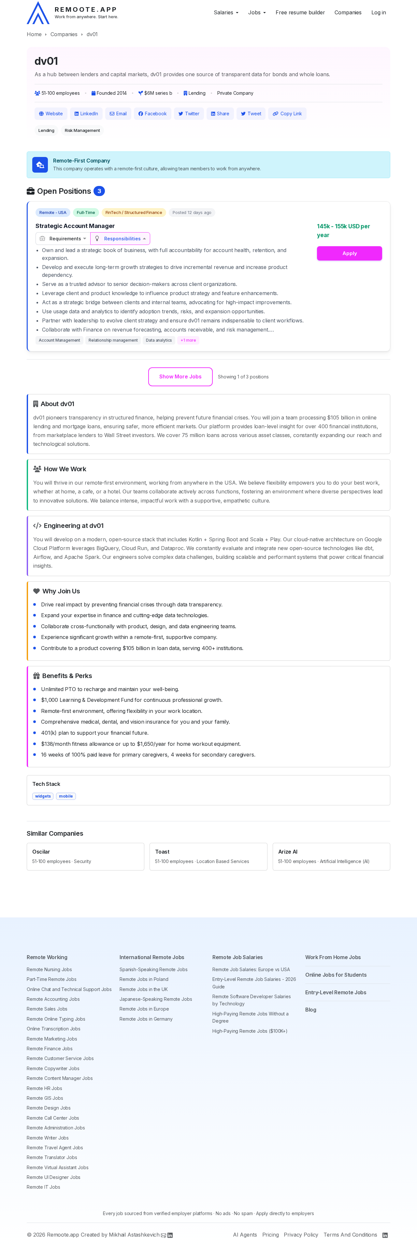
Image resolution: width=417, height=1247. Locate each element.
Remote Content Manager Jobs (60, 1078)
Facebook (156, 113)
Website (54, 113)
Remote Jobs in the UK (144, 989)
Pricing (270, 1234)
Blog (310, 1009)
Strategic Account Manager (75, 225)
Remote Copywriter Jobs (53, 1068)
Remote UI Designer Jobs (53, 1177)
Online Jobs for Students (336, 974)
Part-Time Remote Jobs (52, 979)
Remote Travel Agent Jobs (55, 1147)
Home (34, 34)
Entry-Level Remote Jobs (336, 992)
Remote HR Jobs (44, 1088)
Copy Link (291, 113)
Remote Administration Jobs (56, 1127)
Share (223, 113)
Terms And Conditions (350, 1234)
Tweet (254, 113)
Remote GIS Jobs (45, 1098)
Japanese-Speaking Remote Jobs (156, 999)
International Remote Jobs (152, 957)
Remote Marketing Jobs (52, 1039)
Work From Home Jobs (333, 957)
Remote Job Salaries (237, 957)
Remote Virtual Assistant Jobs (57, 1167)
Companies (348, 12)
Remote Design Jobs (49, 1108)
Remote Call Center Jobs (53, 1118)
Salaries (223, 12)
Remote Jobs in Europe (144, 1009)
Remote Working (47, 957)
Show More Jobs (180, 376)
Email (121, 113)
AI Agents (245, 1234)
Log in (378, 12)
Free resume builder (300, 12)
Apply (349, 253)
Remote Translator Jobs (52, 1157)
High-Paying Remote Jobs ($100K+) (250, 1031)
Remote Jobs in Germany (146, 1019)
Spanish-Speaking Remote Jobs (154, 969)
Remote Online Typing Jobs (56, 1019)
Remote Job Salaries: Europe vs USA (251, 969)
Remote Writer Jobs (48, 1138)
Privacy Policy (301, 1234)
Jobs (254, 12)
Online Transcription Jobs (53, 1028)
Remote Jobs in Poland (144, 979)
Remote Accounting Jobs (53, 999)
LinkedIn (89, 113)
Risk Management (82, 130)
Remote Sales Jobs (47, 1009)
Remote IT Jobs (43, 1187)
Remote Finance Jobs (50, 1048)
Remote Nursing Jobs (49, 969)
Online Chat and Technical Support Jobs (69, 989)
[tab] (63, 238)
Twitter (192, 113)
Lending (46, 130)
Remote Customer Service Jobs (60, 1058)
